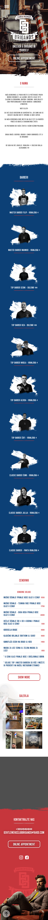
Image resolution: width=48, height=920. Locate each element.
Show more (24, 676)
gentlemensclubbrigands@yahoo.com (24, 832)
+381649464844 (24, 828)
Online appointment (24, 57)
